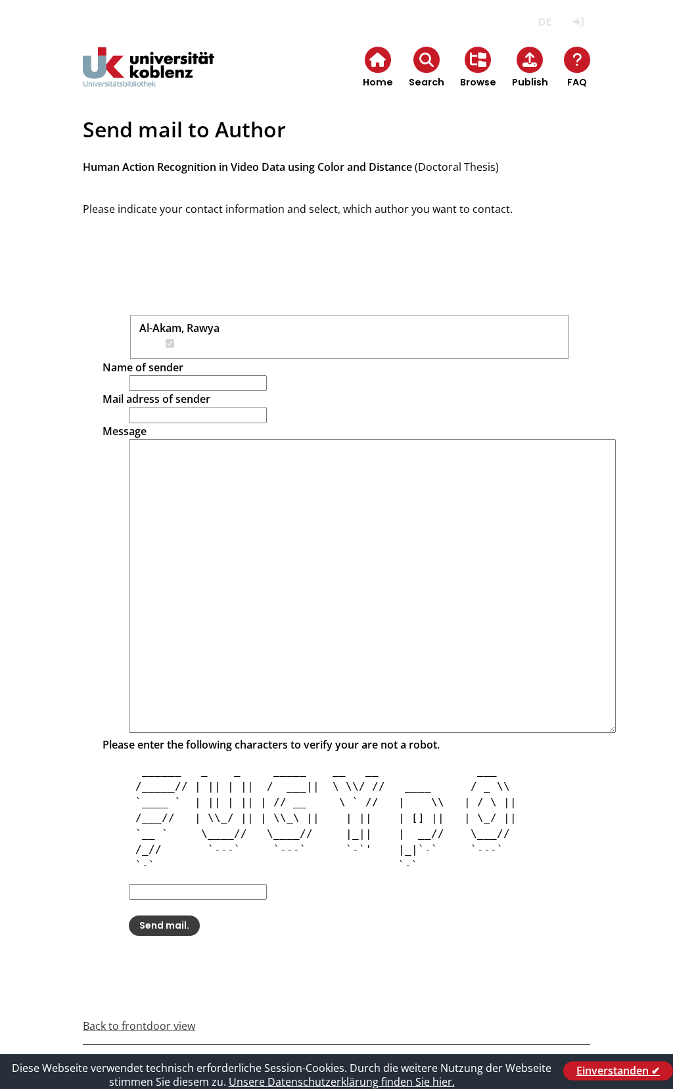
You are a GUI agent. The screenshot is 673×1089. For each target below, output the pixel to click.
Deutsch (545, 22)
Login (578, 22)
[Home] (148, 77)
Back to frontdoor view (139, 1026)
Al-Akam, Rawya (179, 328)
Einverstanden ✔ (618, 1070)
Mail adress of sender (156, 399)
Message (125, 431)
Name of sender (143, 367)
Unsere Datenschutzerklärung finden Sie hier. (342, 1082)
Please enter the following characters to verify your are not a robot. (271, 744)
